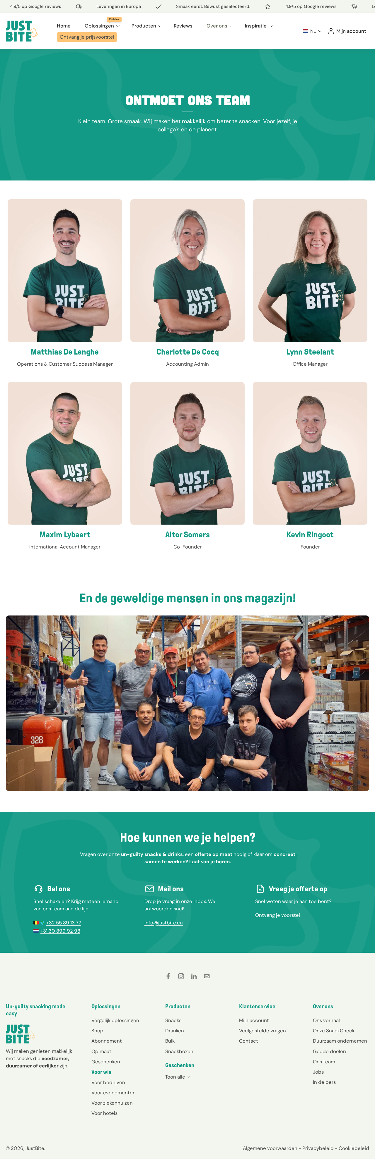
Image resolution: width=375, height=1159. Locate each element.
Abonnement (106, 1041)
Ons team (324, 1061)
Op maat (101, 1051)
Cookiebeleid (354, 1148)
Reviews (183, 26)
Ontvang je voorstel (277, 915)
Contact (248, 1041)
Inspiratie (256, 26)
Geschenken (105, 1061)
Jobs (318, 1072)
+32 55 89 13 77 (63, 922)
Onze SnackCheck (333, 1031)
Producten (144, 26)
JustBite (34, 1148)
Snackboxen (179, 1051)
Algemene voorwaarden (270, 1148)
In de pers (324, 1082)
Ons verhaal (326, 1020)
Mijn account (254, 1020)
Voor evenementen (113, 1093)
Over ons (217, 26)
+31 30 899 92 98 (60, 931)
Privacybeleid (318, 1148)
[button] (312, 30)
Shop (97, 1031)
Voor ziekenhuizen (112, 1103)
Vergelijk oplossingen (115, 1020)
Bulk (170, 1041)
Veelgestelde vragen (262, 1031)
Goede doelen (329, 1051)
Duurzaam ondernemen (340, 1041)
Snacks (173, 1020)
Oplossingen (99, 26)
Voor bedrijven (108, 1082)
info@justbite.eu (163, 922)
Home (64, 26)
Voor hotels (104, 1113)
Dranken (174, 1031)
